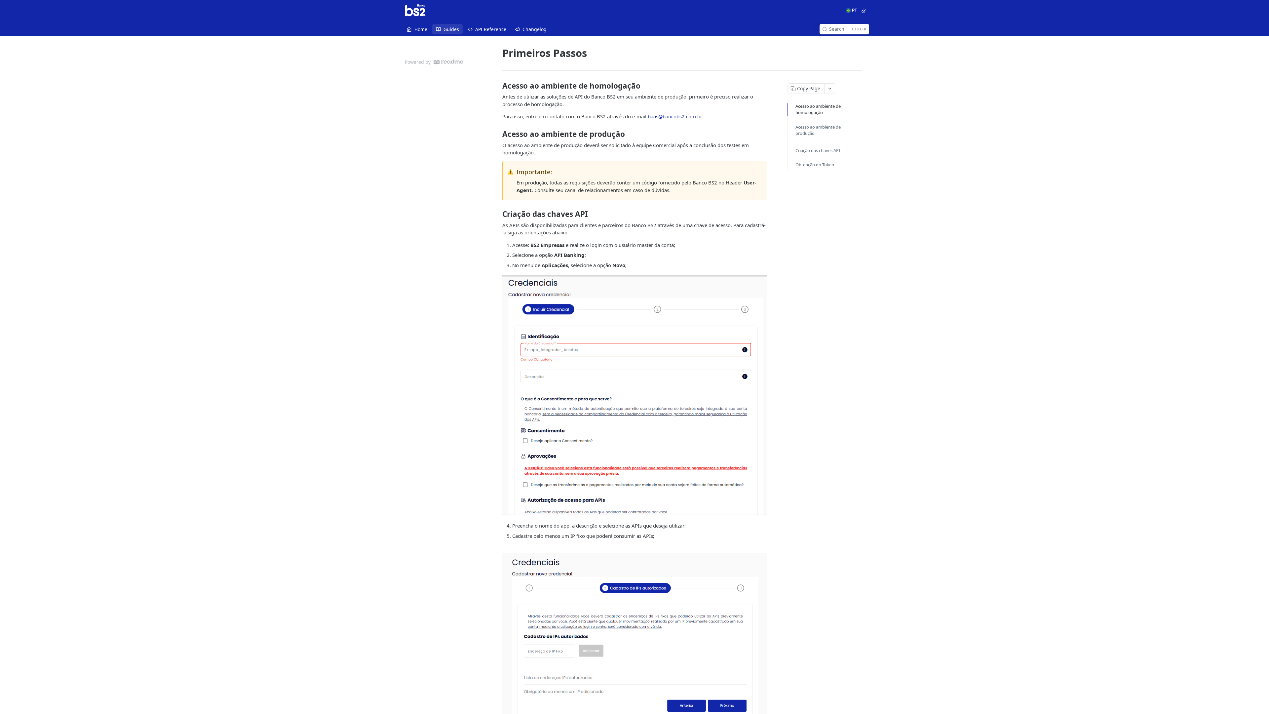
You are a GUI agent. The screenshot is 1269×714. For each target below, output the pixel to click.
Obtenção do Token (814, 165)
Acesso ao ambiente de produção (818, 130)
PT (854, 10)
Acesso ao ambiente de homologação (818, 109)
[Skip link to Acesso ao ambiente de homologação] (498, 86)
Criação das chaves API (817, 150)
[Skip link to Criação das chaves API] (498, 214)
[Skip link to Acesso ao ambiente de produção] (498, 134)
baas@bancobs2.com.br (675, 116)
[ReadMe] (448, 62)
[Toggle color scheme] (864, 11)
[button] (634, 395)
